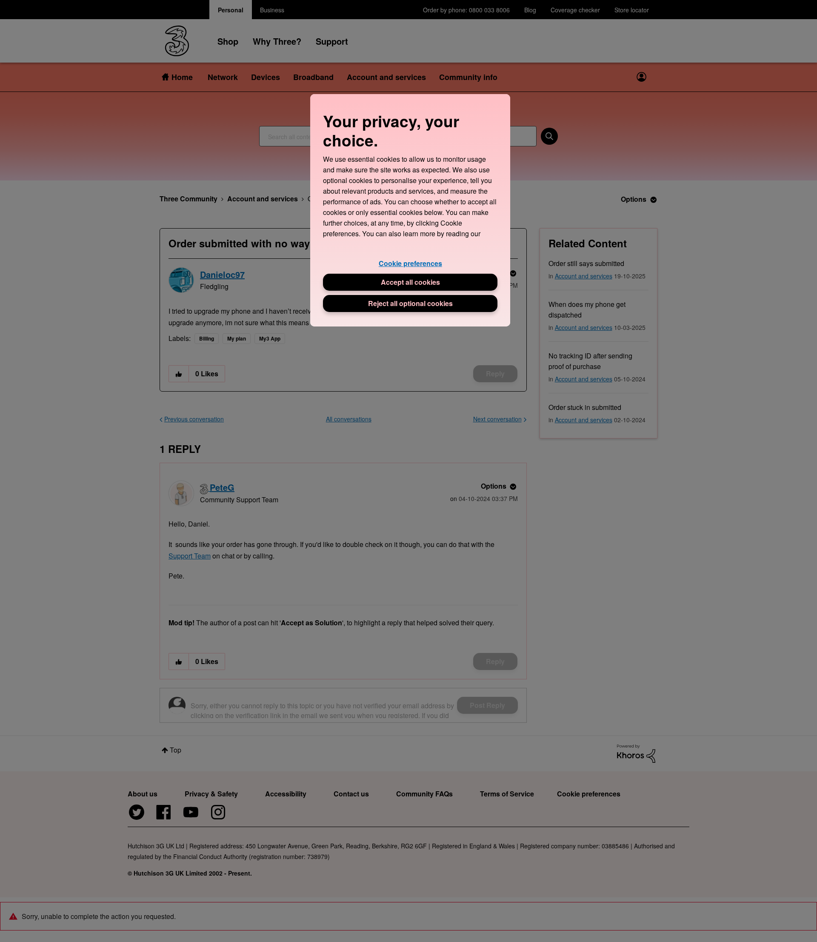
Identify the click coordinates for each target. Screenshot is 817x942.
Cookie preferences (410, 263)
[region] (410, 210)
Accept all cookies (410, 282)
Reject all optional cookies (410, 303)
